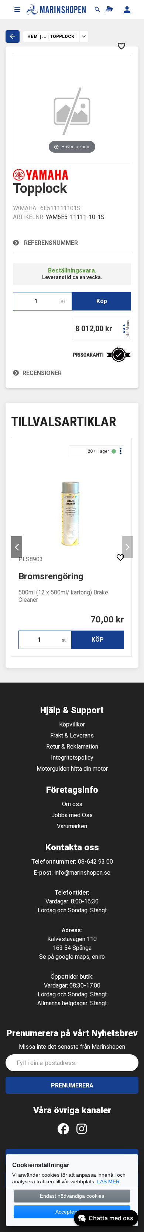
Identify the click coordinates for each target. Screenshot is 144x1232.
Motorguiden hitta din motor (72, 768)
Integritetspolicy (72, 757)
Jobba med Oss (72, 815)
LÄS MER (108, 1181)
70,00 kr (107, 619)
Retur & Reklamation (72, 746)
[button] (17, 9)
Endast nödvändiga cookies (72, 1196)
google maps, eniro (80, 956)
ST (63, 301)
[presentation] (16, 547)
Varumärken (72, 826)
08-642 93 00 (95, 861)
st (64, 640)
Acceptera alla (72, 1212)
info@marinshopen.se (82, 872)
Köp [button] (101, 301)
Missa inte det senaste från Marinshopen (72, 1046)
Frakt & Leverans (72, 735)
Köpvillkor (72, 724)
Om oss (72, 804)
